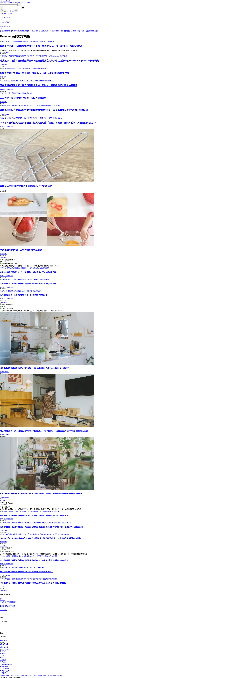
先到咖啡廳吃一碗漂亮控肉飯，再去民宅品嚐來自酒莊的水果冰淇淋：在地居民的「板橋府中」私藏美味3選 (41, 527)
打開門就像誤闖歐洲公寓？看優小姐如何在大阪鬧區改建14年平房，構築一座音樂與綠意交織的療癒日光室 (41, 493)
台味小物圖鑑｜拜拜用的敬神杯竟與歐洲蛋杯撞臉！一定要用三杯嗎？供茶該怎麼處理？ (34, 560)
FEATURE (27, 2)
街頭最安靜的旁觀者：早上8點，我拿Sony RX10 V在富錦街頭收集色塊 (34, 73)
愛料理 (45, 675)
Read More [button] (3, 640)
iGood (22, 675)
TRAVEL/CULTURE (6, 89)
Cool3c (17, 675)
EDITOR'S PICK (5, 575)
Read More (3, 257)
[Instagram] (1, 645)
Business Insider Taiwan (7, 675)
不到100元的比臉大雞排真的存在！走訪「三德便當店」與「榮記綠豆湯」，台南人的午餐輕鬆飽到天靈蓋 (40, 538)
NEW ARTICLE (5, 2)
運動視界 (51, 675)
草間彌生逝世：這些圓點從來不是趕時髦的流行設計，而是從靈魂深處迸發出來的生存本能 (44, 110)
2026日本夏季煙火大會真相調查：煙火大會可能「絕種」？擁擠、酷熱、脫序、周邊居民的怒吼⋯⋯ (48, 122)
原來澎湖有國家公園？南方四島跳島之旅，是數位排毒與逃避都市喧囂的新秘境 (38, 85)
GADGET (3, 77)
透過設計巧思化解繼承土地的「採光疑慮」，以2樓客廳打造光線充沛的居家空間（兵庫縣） (35, 368)
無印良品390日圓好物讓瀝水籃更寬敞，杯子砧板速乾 (26, 186)
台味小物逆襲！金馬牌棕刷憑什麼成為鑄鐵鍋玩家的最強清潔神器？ (26, 572)
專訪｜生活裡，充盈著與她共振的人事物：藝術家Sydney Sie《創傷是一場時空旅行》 (41, 46)
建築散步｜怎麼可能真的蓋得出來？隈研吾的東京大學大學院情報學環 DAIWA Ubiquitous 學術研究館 (49, 60)
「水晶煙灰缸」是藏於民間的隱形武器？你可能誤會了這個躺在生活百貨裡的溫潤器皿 (33, 583)
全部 (1, 31)
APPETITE (3, 102)
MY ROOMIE (4, 52)
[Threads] (7, 645)
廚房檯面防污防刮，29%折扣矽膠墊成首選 (21, 250)
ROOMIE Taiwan (36, 675)
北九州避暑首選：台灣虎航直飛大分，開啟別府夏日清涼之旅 (23, 295)
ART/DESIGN (4, 64)
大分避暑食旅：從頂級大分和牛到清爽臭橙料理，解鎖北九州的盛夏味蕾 (28, 284)
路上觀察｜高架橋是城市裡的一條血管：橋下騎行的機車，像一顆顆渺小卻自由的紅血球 (34, 515)
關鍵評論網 (58, 675)
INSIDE (27, 675)
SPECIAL (20, 2)
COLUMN (13, 2)
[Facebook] (4, 645)
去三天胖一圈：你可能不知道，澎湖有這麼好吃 (23, 98)
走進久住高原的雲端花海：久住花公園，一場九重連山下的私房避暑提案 (28, 272)
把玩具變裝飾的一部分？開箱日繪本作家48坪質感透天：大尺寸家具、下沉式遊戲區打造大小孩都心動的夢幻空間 (44, 431)
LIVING (2, 587)
